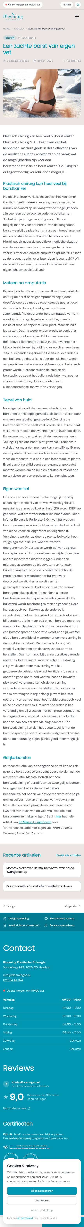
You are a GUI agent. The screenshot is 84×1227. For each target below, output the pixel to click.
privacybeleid (25, 1218)
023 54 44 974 (13, 980)
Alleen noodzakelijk (42, 1210)
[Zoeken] (77, 4)
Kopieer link (74, 60)
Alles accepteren (42, 1190)
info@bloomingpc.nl (16, 975)
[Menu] (77, 16)
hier (58, 816)
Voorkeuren (42, 1200)
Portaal (67, 4)
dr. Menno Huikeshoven (35, 822)
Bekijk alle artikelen (68, 855)
